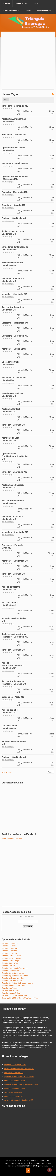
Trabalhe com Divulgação (11, 990)
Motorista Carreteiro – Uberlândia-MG (12, 394)
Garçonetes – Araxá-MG (13, 696)
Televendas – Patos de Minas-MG (12, 546)
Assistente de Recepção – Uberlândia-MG (14, 486)
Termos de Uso (21, 3)
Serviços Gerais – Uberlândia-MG (10, 727)
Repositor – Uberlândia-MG (15, 191)
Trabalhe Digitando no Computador (15, 975)
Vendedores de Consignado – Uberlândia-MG (15, 248)
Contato (7, 3)
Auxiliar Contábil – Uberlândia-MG (10, 604)
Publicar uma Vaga (44, 10)
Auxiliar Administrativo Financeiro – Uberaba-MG (14, 682)
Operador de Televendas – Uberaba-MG (14, 149)
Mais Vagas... (7, 772)
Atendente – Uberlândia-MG (15, 163)
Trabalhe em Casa (8, 965)
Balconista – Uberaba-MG (14, 134)
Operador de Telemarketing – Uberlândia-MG (15, 177)
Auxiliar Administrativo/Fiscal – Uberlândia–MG (13, 665)
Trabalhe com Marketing (10, 988)
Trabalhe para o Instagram (11, 958)
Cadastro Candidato (11, 10)
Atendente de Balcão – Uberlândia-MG (12, 517)
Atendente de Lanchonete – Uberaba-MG (15, 379)
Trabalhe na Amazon (9, 951)
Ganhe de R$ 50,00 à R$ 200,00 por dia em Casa (20, 998)
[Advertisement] (28, 63)
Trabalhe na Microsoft (10, 948)
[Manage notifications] (49, 1170)
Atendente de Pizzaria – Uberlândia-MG (13, 279)
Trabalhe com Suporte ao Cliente (14, 985)
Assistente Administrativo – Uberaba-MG (15, 120)
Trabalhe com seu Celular (11, 993)
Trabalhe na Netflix (8, 946)
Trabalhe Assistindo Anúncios (13, 978)
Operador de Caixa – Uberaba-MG (11, 363)
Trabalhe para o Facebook (11, 955)
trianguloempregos (8, 108)
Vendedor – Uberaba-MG (13, 424)
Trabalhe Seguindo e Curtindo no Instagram (18, 983)
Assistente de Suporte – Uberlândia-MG (13, 264)
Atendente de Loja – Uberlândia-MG (11, 439)
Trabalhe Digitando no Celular (13, 973)
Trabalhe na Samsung (10, 943)
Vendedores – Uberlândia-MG (14, 619)
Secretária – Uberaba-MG (14, 205)
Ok (28, 1170)
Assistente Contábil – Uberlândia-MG (12, 410)
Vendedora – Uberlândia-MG (15, 105)
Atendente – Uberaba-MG (14, 348)
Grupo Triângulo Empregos (12, 838)
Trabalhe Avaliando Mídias (11, 970)
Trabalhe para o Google (10, 960)
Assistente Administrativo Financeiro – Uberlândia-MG (15, 635)
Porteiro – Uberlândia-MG (14, 218)
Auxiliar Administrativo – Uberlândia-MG (13, 308)
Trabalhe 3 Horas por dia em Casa (14, 995)
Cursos (35, 3)
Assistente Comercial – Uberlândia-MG (13, 232)
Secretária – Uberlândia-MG (15, 322)
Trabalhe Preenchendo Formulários (15, 968)
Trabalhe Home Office (10, 963)
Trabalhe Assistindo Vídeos (12, 980)
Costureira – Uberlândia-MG (15, 335)
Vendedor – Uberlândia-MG (14, 294)
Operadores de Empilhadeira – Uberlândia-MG (14, 456)
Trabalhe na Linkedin (9, 953)
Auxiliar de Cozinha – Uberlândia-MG (12, 588)
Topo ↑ (50, 772)
